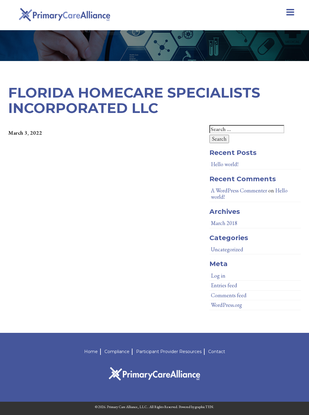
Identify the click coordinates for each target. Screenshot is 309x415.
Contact (216, 351)
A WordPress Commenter (239, 190)
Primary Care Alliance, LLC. (127, 406)
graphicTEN (204, 406)
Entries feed (224, 285)
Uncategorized (227, 249)
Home (91, 351)
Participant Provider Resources (169, 351)
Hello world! (224, 164)
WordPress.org (226, 304)
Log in (218, 275)
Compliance (116, 351)
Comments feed (229, 295)
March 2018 (224, 223)
